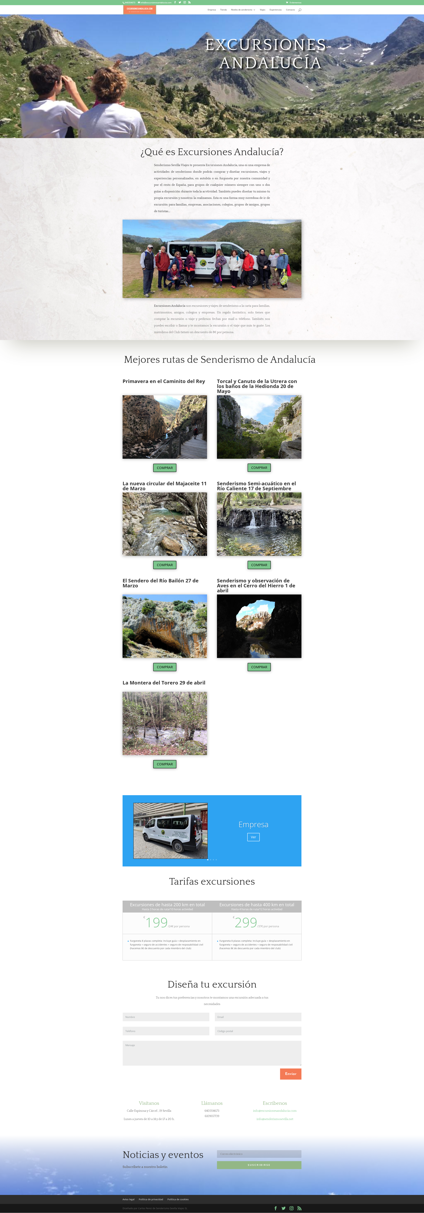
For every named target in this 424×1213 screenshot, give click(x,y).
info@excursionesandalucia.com (275, 1111)
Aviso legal (128, 1199)
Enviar (290, 1074)
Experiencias (276, 10)
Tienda (223, 10)
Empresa (212, 10)
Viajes (262, 10)
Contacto (290, 10)
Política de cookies (178, 1199)
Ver (253, 837)
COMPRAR (165, 468)
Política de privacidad (151, 1199)
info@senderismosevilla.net (275, 1119)
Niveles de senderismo (241, 10)
